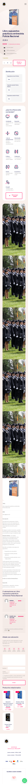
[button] (24, 780)
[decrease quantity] (4, 63)
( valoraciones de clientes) (14, 44)
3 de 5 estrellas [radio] (14, 651)
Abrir (9, 79)
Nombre (5, 668)
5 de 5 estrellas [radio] (23, 651)
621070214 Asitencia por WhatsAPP (14, 747)
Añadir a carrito (19, 62)
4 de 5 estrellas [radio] (18, 651)
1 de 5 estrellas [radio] (4, 651)
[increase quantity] (11, 63)
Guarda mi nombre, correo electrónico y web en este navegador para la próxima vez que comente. (14, 677)
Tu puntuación (6, 645)
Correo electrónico (6, 672)
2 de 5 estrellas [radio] (9, 651)
